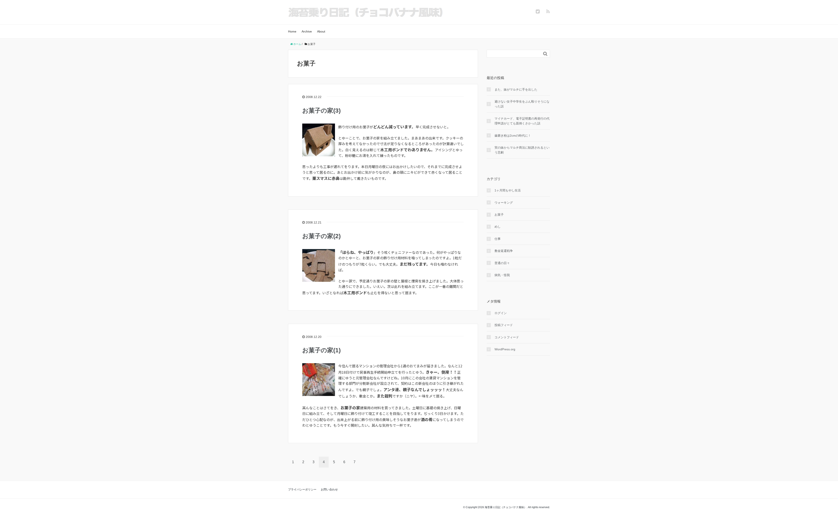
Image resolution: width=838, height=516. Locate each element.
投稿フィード (504, 325)
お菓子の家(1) (321, 350)
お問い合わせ (329, 489)
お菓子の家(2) (321, 236)
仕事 (498, 239)
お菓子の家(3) (321, 110)
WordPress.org (505, 349)
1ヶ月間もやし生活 (508, 190)
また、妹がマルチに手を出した (516, 89)
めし (498, 226)
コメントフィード (507, 337)
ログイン (501, 313)
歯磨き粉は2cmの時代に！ (513, 135)
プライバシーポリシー (302, 489)
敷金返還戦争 (504, 251)
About (321, 31)
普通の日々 (502, 263)
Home (292, 31)
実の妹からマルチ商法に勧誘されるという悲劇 (522, 150)
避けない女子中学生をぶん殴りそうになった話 (522, 104)
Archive (307, 31)
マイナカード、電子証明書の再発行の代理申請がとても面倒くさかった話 (522, 121)
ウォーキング (504, 202)
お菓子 (499, 214)
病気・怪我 (502, 275)
